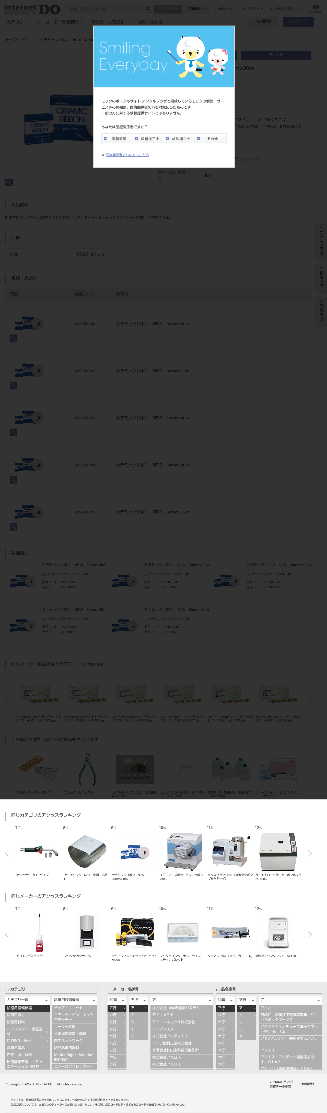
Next (310, 853)
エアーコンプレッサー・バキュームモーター (74, 1069)
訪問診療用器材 (66, 1048)
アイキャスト (163, 1015)
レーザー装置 (65, 1027)
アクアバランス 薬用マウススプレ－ (289, 1041)
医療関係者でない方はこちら (127, 155)
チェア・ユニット (68, 1008)
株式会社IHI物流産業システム (176, 1008)
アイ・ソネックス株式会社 (173, 1022)
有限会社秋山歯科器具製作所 (175, 1050)
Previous (6, 853)
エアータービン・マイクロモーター (74, 1018)
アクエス (268, 1050)
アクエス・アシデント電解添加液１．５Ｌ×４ (287, 1060)
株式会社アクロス (166, 1058)
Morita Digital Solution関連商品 (74, 1057)
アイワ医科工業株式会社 (172, 1044)
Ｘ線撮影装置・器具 (70, 1034)
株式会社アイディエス (170, 1036)
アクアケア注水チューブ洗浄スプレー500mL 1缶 (289, 1029)
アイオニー (269, 1008)
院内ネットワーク (68, 1041)
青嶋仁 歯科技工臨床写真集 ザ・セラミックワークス (289, 1018)
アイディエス (163, 1029)
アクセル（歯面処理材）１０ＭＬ (287, 1069)
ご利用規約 (306, 1084)
